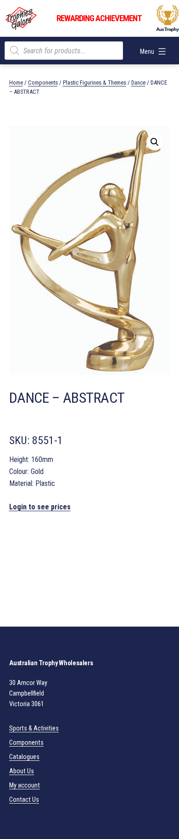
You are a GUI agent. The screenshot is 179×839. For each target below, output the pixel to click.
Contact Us (24, 800)
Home (16, 82)
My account (24, 785)
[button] (154, 142)
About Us (21, 771)
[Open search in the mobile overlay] (64, 50)
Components (43, 82)
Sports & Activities (34, 728)
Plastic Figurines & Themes (94, 82)
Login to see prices (40, 506)
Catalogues (24, 757)
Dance (138, 82)
